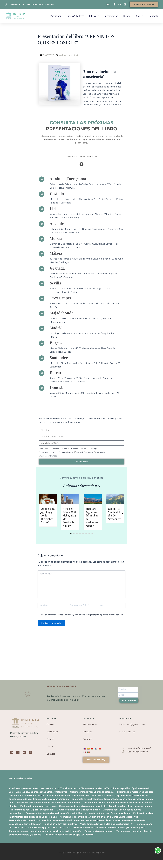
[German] (100, 749)
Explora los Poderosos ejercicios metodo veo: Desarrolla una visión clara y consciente (87, 795)
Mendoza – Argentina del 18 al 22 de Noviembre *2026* (69, 517)
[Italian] (84, 752)
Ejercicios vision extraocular (98, 831)
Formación (56, 15)
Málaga (94, 449)
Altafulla (44, 449)
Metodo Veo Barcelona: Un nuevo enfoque (130, 806)
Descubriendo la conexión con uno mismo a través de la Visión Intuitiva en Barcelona (52, 820)
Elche (64, 449)
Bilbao (44, 456)
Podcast (87, 739)
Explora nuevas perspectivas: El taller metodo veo (41, 792)
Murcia (84, 449)
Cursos (50, 724)
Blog (137, 15)
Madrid (79, 452)
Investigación (111, 15)
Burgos (89, 452)
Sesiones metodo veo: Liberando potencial (92, 792)
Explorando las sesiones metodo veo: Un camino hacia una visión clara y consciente (63, 806)
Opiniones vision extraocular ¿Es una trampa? (119, 827)
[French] (96, 749)
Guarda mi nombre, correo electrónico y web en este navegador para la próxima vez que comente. (82, 615)
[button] (108, 4)
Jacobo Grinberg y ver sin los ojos (44, 827)
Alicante (74, 449)
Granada (44, 452)
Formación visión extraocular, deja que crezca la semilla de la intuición (45, 831)
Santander (100, 452)
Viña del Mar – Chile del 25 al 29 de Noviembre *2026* (48, 517)
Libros (92, 15)
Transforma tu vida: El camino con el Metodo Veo (85, 788)
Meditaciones (90, 724)
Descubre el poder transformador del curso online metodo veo (48, 802)
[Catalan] (92, 749)
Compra (50, 754)
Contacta (153, 15)
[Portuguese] (88, 752)
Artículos (87, 731)
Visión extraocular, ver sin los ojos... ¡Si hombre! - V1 (107, 824)
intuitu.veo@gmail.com (132, 724)
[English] (84, 749)
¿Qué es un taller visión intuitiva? (60, 824)
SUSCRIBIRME (129, 700)
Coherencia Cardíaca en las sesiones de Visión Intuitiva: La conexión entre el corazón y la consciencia (78, 813)
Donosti (53, 456)
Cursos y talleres (75, 15)
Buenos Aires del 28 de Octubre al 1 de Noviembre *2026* (114, 517)
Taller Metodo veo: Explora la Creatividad (32, 809)
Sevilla (55, 452)
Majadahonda (67, 452)
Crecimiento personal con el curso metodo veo (33, 788)
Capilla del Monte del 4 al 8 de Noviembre (92, 514)
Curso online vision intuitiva (79, 827)
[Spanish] (88, 749)
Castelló (55, 449)
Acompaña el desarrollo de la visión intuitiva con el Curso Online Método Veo (99, 817)
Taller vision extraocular (128, 831)
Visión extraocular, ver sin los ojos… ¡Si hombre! (69, 834)
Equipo (126, 15)
